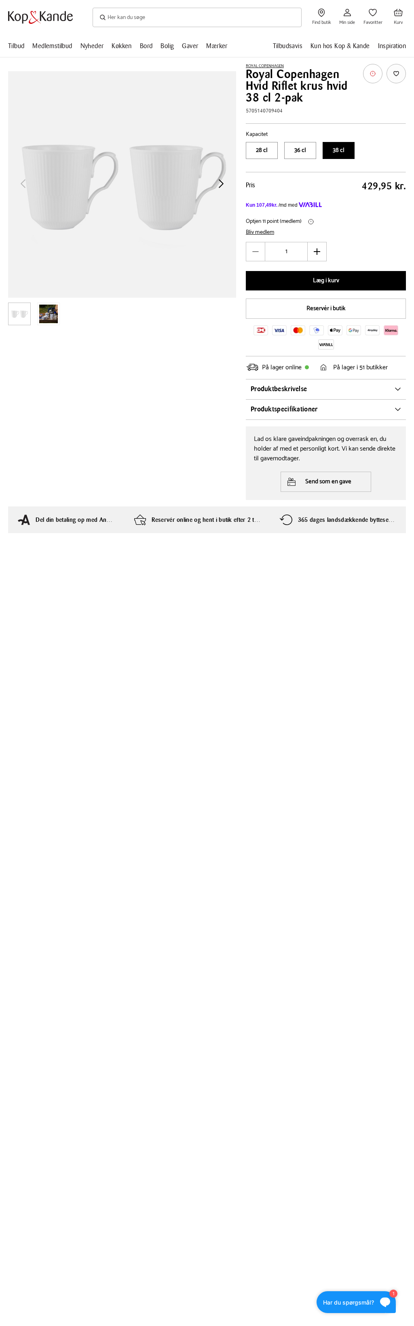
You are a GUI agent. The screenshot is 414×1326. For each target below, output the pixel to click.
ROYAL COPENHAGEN (265, 66)
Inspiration (392, 46)
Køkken (121, 46)
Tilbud (16, 46)
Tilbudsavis (287, 46)
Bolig (167, 46)
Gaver (190, 46)
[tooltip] (373, 73)
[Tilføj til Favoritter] (396, 73)
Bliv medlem (260, 232)
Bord (146, 46)
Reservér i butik (326, 308)
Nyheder (92, 46)
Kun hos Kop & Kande (340, 46)
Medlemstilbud (52, 46)
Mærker (216, 46)
